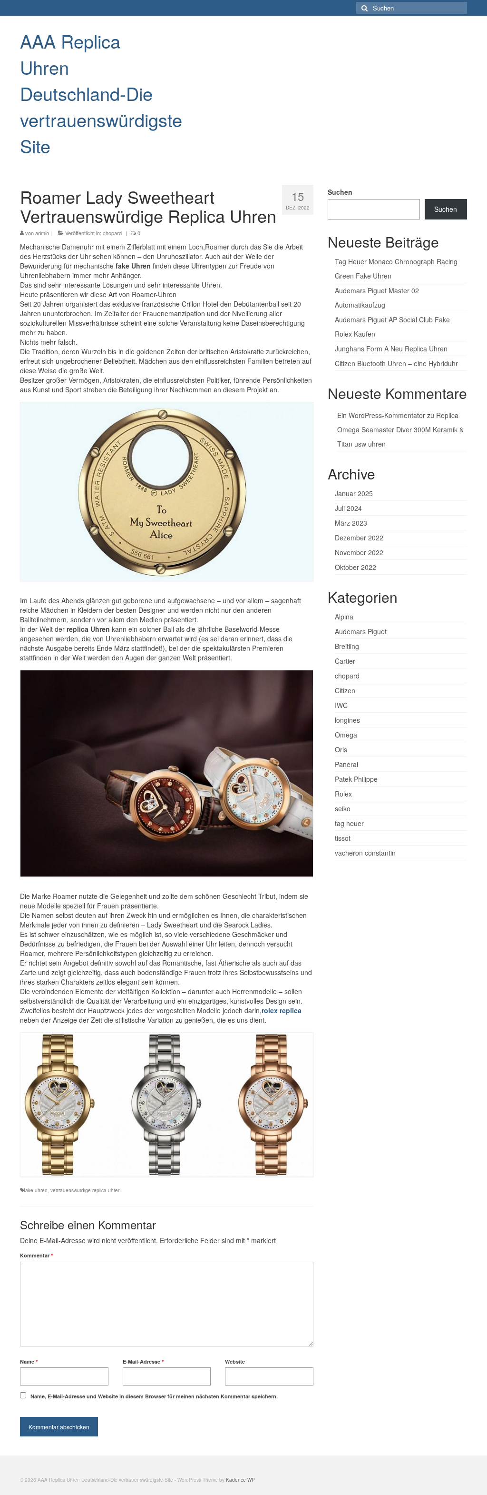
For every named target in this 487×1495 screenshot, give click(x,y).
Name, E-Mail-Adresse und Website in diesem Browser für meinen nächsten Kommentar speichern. (154, 1396)
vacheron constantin (365, 852)
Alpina (344, 616)
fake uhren (36, 1190)
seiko (343, 808)
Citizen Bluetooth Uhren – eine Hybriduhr (396, 363)
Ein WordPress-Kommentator (381, 415)
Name (29, 1361)
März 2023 (351, 523)
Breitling (347, 646)
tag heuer (349, 823)
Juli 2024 (348, 508)
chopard (112, 233)
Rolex (343, 793)
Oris (341, 749)
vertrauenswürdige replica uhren (85, 1190)
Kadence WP (240, 1479)
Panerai (346, 764)
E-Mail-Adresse (143, 1361)
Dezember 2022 (359, 537)
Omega (346, 734)
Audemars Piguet (361, 631)
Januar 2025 (354, 493)
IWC (341, 705)
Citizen (345, 690)
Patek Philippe (356, 779)
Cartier (345, 661)
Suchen (340, 192)
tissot (343, 838)
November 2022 (359, 552)
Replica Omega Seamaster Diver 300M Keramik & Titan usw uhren (400, 429)
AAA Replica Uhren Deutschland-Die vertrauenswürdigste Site (101, 93)
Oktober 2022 (355, 567)
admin (42, 233)
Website (235, 1361)
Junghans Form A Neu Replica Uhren (391, 348)
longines (347, 720)
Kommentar (36, 1255)
